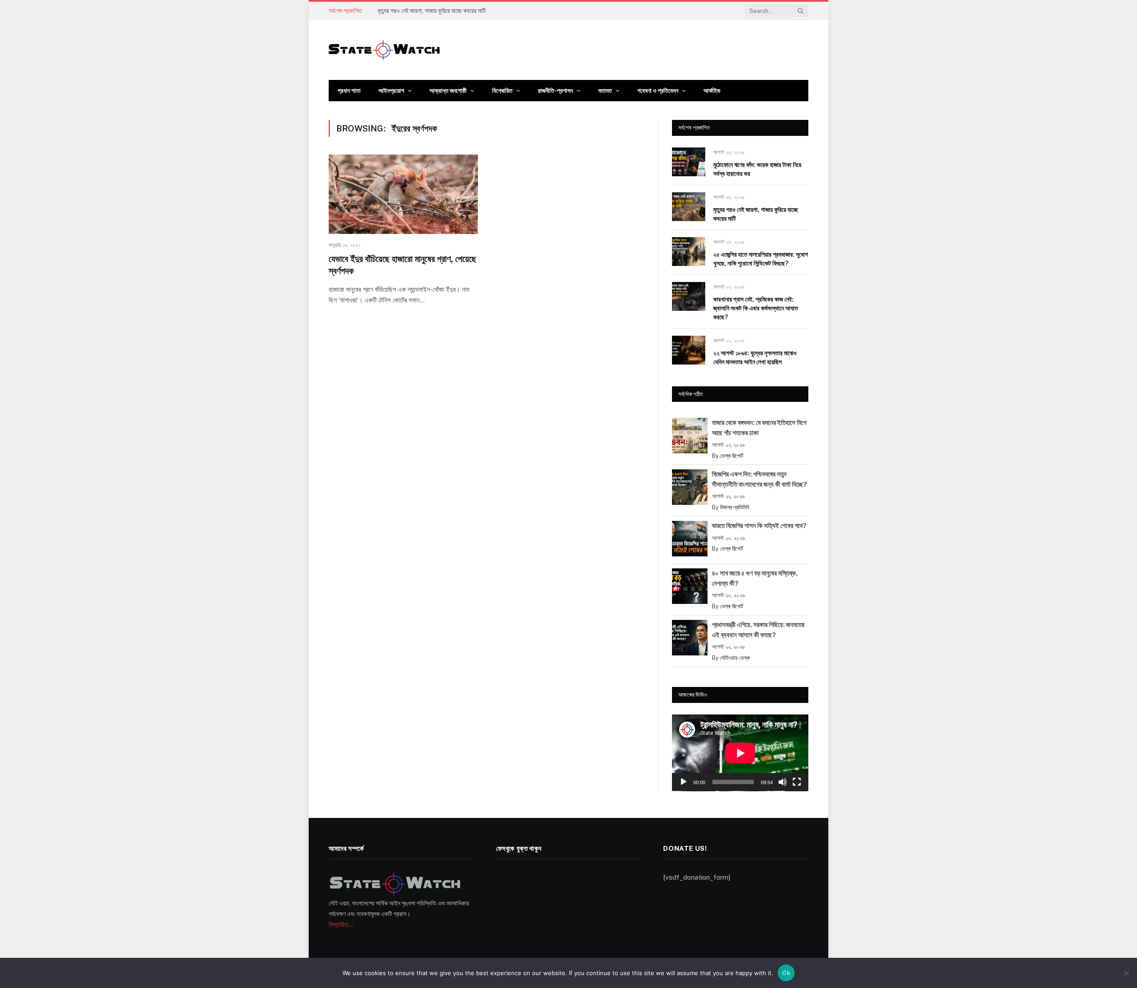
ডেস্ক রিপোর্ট (731, 455)
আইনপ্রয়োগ (391, 90)
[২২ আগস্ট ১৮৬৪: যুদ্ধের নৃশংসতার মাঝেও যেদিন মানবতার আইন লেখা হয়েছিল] (688, 350)
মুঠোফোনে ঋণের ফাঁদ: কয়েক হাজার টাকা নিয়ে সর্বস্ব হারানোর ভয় (757, 169)
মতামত (605, 90)
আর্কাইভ (712, 90)
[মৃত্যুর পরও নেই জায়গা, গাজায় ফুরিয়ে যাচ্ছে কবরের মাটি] (688, 206)
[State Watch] (384, 50)
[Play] (683, 782)
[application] (740, 752)
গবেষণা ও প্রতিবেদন (657, 90)
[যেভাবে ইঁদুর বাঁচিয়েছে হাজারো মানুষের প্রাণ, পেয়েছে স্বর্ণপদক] (403, 194)
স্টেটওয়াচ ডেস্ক (735, 658)
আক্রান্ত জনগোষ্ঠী (448, 90)
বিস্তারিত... (341, 924)
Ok (786, 972)
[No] (1125, 972)
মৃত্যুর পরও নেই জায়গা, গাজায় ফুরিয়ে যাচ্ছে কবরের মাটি (432, 10)
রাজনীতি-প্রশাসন (555, 90)
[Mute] (782, 782)
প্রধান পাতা (349, 90)
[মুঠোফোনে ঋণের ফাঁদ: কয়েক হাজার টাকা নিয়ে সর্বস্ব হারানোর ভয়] (688, 161)
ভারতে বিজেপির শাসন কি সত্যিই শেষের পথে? (759, 525)
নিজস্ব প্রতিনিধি (734, 507)
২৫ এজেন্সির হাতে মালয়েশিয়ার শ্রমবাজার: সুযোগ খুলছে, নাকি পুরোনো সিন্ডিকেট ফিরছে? (760, 259)
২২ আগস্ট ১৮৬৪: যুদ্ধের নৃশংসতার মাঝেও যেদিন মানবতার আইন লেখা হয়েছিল (755, 357)
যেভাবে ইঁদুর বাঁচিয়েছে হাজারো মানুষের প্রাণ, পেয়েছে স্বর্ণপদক (402, 265)
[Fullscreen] (796, 782)
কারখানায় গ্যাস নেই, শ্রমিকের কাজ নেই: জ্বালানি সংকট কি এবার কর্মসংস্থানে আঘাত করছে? (755, 308)
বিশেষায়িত (502, 90)
